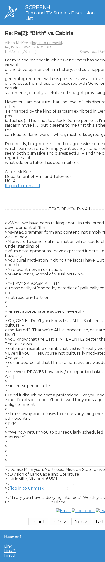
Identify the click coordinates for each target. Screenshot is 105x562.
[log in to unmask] (46, 43)
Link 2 (10, 551)
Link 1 (9, 546)
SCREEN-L (38, 7)
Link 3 (10, 555)
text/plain (13, 51)
